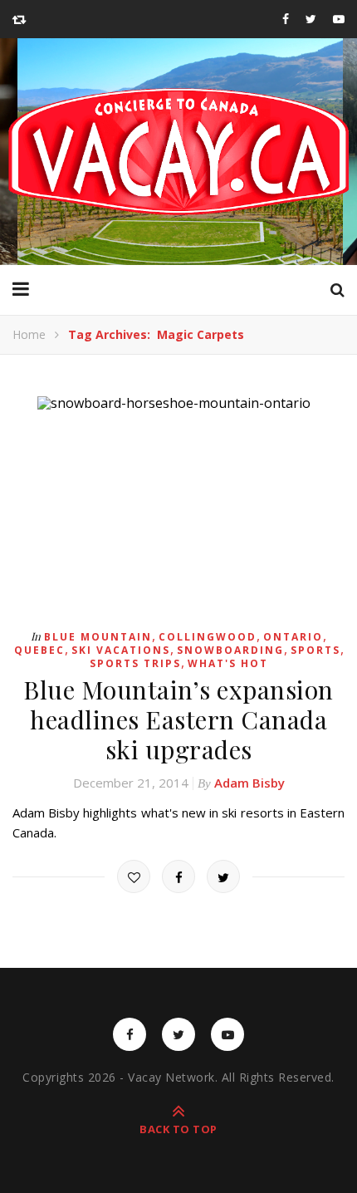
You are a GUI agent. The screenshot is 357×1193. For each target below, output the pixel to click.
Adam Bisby (249, 782)
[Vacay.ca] (178, 151)
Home (29, 334)
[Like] (133, 876)
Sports (315, 650)
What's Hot (228, 663)
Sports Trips (135, 663)
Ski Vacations (120, 650)
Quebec (39, 650)
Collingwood (208, 637)
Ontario (293, 637)
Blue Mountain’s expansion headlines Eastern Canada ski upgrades (178, 719)
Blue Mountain (98, 637)
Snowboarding (230, 650)
